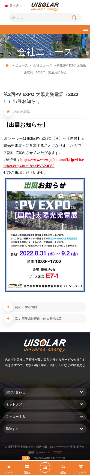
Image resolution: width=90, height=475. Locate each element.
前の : (19, 307)
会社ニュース (42, 65)
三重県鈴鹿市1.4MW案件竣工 (41, 318)
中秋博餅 (31, 307)
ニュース (21, 65)
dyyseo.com (43, 452)
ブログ (57, 452)
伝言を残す (45, 467)
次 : (18, 318)
